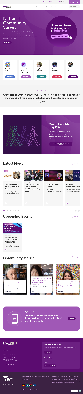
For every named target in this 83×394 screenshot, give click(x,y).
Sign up (48, 352)
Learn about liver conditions (25, 70)
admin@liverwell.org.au (9, 354)
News (45, 1)
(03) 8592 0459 (7, 350)
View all (76, 163)
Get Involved (7, 42)
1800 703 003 (75, 2)
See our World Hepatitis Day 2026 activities (61, 144)
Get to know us (72, 69)
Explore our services (41, 69)
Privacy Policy (25, 389)
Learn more (71, 318)
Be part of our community (57, 69)
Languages (54, 1)
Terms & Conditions (34, 389)
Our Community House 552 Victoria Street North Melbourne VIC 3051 (10, 359)
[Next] (79, 211)
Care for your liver (10, 69)
